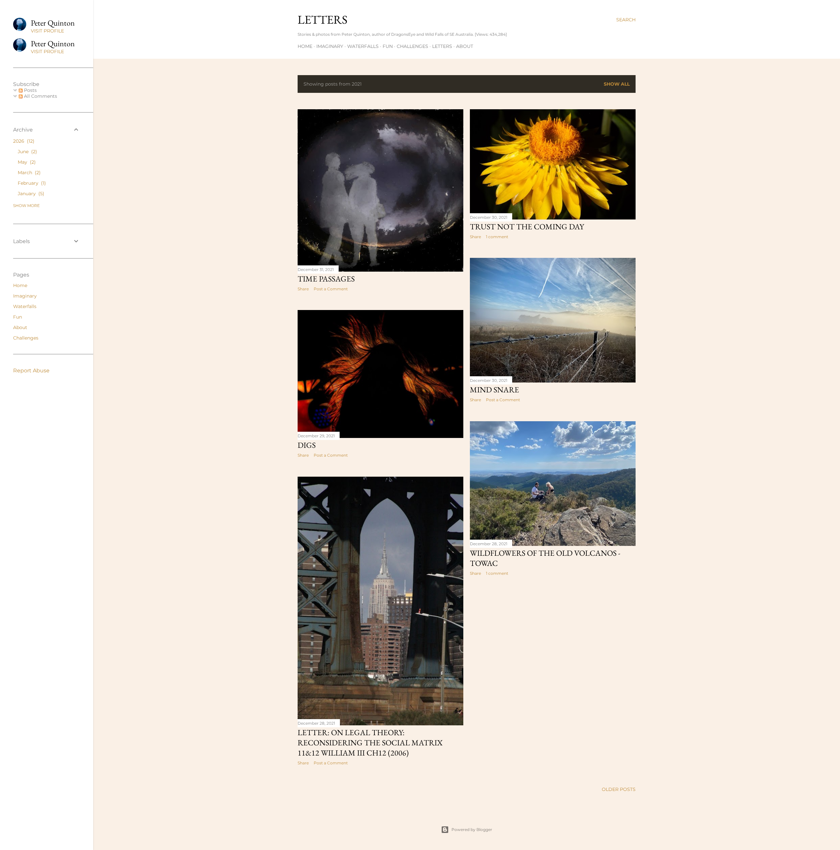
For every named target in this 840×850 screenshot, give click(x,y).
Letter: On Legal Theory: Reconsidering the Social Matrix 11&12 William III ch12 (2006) (370, 742)
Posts (30, 90)
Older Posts (619, 789)
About (464, 46)
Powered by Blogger (472, 829)
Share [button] (303, 288)
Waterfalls (363, 46)
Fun (388, 46)
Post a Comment (331, 288)
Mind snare (494, 389)
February (31, 183)
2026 (23, 141)
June (26, 152)
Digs (307, 445)
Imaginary (329, 46)
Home (305, 46)
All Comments (40, 96)
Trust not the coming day (527, 226)
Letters (322, 19)
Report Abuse (31, 370)
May (26, 162)
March (28, 173)
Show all (617, 84)
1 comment (497, 236)
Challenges (412, 46)
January (30, 194)
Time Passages (326, 279)
